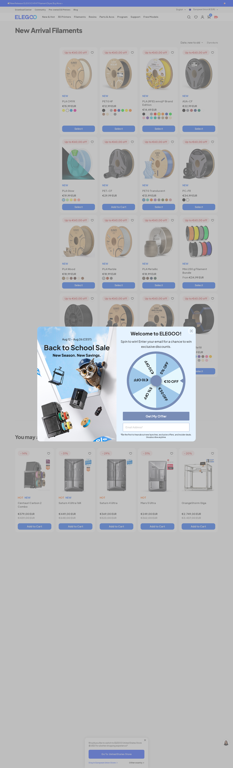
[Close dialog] (191, 331)
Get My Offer (156, 416)
